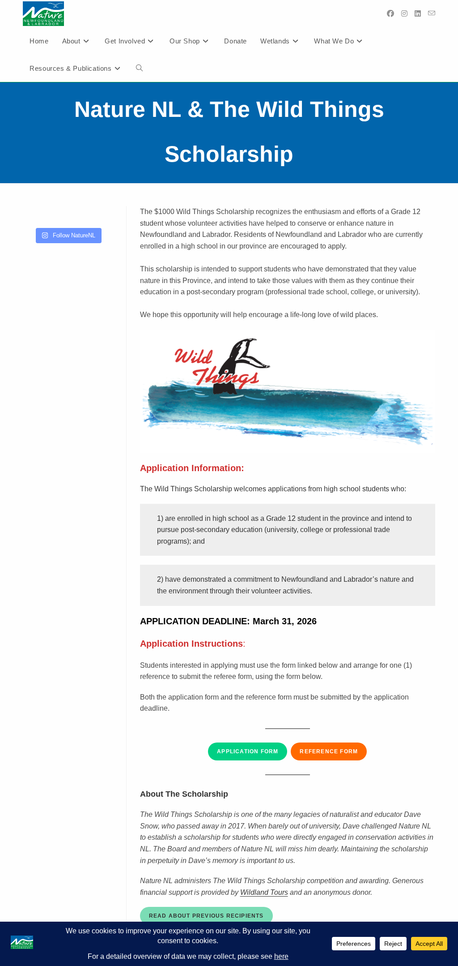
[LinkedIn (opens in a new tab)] (417, 13)
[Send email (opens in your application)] (431, 13)
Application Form (247, 751)
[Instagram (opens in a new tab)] (404, 13)
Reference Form (329, 751)
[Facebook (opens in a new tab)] (390, 13)
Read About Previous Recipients (206, 916)
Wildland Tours (264, 892)
